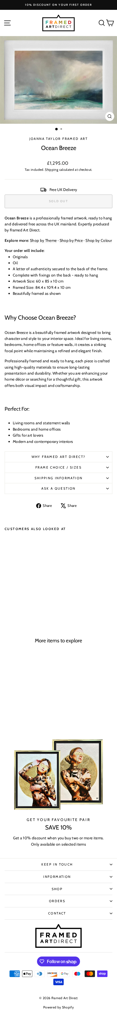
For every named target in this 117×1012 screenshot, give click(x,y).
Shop (57, 889)
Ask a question (58, 488)
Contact (57, 913)
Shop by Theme (43, 240)
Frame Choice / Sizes (58, 467)
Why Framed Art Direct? (59, 457)
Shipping (51, 170)
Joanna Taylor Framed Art (58, 139)
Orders (57, 901)
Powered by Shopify (58, 1007)
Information (57, 877)
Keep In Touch (57, 864)
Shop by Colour (98, 240)
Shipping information (59, 478)
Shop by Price (71, 240)
